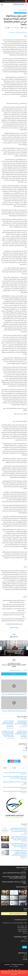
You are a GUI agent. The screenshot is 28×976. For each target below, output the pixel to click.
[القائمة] (2, 5)
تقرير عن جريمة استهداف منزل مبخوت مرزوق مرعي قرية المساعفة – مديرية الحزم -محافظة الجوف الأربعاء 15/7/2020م (7, 733)
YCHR (24, 28)
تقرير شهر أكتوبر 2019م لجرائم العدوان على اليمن (14, 791)
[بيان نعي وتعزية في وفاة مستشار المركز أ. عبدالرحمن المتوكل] (23, 892)
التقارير (20, 10)
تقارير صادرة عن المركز (18, 13)
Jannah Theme (4, 971)
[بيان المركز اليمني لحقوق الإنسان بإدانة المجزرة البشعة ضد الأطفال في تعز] (23, 903)
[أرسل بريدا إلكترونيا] (21, 28)
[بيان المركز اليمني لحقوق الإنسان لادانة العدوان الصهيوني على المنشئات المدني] (14, 903)
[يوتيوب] (11, 637)
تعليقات (5, 768)
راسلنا (11, 966)
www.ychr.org (21, 929)
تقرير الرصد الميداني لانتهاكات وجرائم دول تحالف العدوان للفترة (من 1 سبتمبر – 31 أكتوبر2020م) (21, 733)
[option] (14, 648)
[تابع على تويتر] (22, 28)
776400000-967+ (20, 928)
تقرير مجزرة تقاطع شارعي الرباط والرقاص (18, 32)
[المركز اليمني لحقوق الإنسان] (18, 4)
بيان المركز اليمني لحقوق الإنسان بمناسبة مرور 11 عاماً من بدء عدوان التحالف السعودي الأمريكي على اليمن (18, 830)
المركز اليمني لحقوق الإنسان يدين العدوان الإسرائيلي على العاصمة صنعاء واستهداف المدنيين (19, 845)
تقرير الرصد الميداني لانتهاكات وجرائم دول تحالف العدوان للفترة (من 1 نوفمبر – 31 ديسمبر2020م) (7, 723)
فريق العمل (15, 966)
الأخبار (22, 646)
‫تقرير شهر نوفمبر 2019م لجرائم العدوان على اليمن (14, 787)
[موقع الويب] (17, 637)
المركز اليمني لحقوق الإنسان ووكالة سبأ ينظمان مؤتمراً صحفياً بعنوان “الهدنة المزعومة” (14, 652)
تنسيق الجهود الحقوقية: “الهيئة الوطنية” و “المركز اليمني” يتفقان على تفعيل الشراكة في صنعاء (19, 838)
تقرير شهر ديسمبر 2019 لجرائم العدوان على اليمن (15, 772)
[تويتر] (13, 637)
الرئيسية (24, 10)
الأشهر (23, 768)
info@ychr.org (21, 931)
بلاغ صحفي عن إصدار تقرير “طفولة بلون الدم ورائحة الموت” (14, 782)
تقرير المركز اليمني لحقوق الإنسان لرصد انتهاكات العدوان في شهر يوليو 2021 (21, 723)
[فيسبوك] (15, 637)
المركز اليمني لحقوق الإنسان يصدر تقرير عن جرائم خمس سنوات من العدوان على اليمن (14, 777)
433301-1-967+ (21, 926)
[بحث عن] (26, 5)
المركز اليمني (7, 964)
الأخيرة (14, 768)
